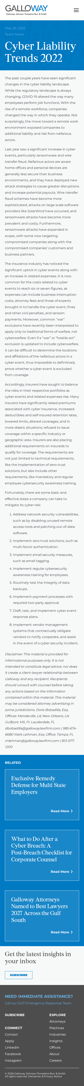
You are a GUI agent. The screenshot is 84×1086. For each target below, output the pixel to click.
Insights (56, 1041)
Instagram (13, 1060)
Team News (14, 34)
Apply (9, 1041)
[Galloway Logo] (26, 10)
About (54, 1054)
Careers (55, 1060)
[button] (76, 10)
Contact (11, 1034)
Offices (55, 1047)
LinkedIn (12, 1047)
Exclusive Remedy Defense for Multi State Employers (38, 785)
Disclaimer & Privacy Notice (45, 1076)
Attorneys (57, 1021)
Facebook (13, 1054)
